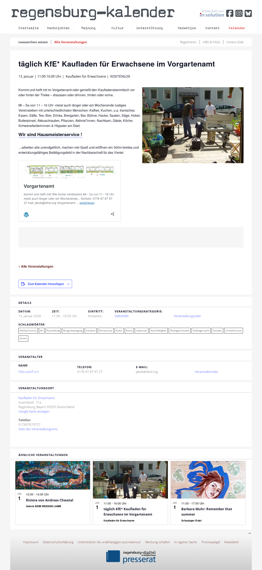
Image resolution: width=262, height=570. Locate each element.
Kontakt (212, 28)
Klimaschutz (105, 330)
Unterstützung (149, 28)
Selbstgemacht (201, 330)
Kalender (237, 28)
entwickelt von (213, 11)
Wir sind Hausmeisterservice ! (50, 134)
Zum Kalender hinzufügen (46, 284)
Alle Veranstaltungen (70, 42)
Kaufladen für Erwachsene (36, 398)
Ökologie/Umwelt (179, 330)
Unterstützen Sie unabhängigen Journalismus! (109, 542)
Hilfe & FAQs (211, 42)
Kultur (117, 28)
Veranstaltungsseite (187, 316)
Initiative (90, 330)
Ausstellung (53, 330)
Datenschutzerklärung (58, 542)
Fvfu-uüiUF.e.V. (29, 372)
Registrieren (188, 42)
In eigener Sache (185, 542)
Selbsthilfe (122, 316)
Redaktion (187, 28)
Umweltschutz (234, 330)
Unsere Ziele (235, 42)
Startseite (28, 28)
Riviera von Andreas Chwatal (49, 500)
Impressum (31, 542)
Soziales (217, 330)
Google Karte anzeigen (34, 411)
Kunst (129, 330)
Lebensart (141, 330)
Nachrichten (58, 28)
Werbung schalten (157, 542)
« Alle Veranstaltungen (35, 266)
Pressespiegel (210, 542)
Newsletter (231, 542)
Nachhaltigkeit (158, 330)
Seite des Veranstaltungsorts (38, 429)
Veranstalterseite (206, 372)
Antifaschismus (28, 330)
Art (41, 330)
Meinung (88, 28)
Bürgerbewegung (72, 330)
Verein (23, 338)
